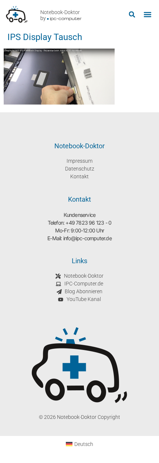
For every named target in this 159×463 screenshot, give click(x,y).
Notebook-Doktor (60, 12)
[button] (132, 14)
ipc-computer (66, 18)
